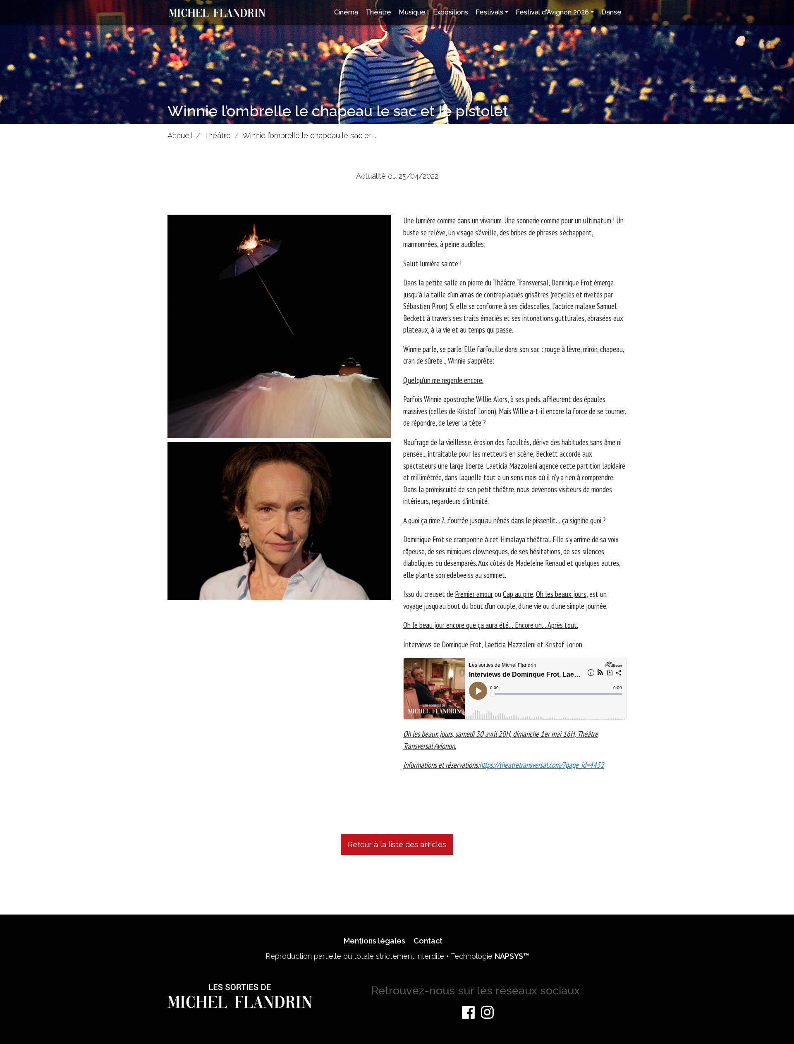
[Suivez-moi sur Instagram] (487, 1012)
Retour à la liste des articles (397, 844)
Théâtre (378, 12)
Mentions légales (374, 940)
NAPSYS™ (512, 956)
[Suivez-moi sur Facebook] (468, 1012)
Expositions (450, 12)
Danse (611, 12)
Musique (412, 12)
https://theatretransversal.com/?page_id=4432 (541, 765)
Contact (428, 940)
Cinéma (346, 12)
